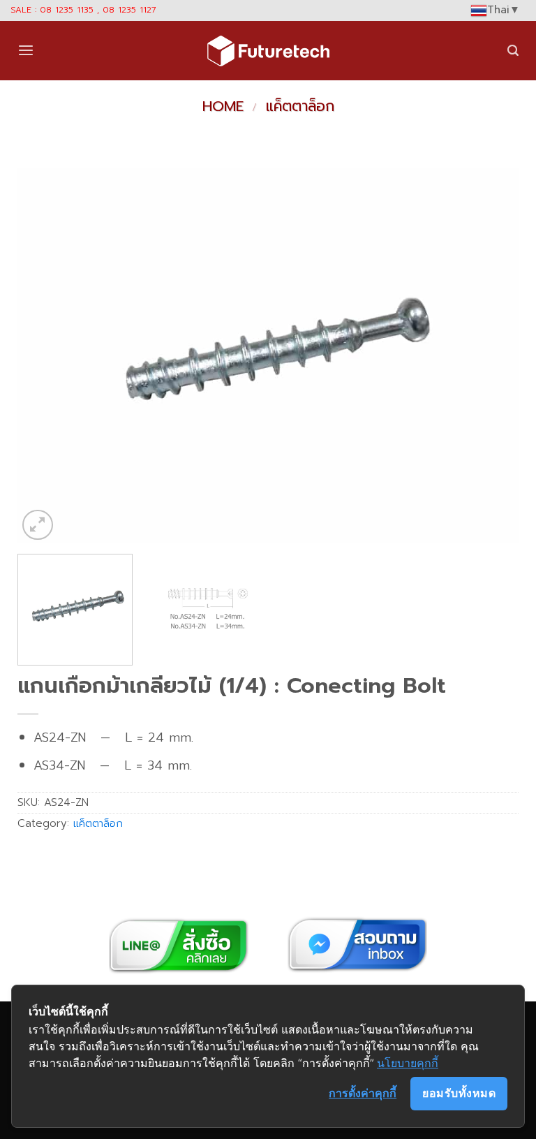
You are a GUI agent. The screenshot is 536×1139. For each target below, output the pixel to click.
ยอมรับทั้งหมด (459, 1093)
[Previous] (45, 355)
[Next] (490, 355)
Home (223, 106)
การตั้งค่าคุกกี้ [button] (362, 1093)
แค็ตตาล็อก (300, 106)
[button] (25, 51)
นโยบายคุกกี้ (407, 1063)
